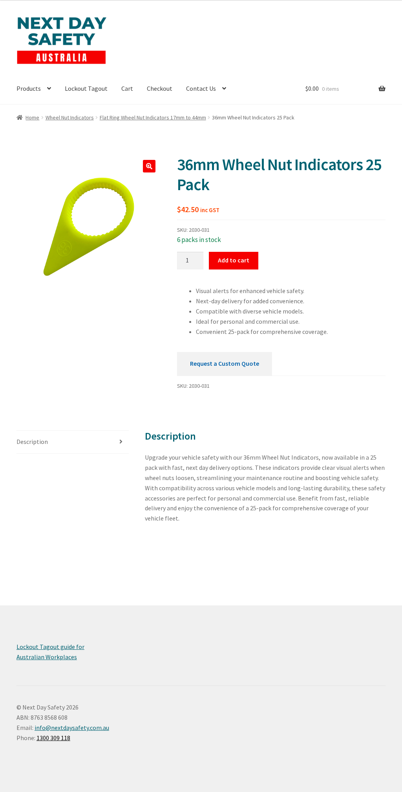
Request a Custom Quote (224, 363)
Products (28, 88)
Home (32, 117)
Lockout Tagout (86, 88)
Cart (127, 88)
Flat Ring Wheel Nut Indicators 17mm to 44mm (153, 117)
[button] (149, 166)
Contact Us (201, 88)
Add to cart (233, 260)
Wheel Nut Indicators (70, 117)
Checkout (159, 88)
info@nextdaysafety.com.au (72, 728)
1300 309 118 (53, 738)
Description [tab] (32, 442)
